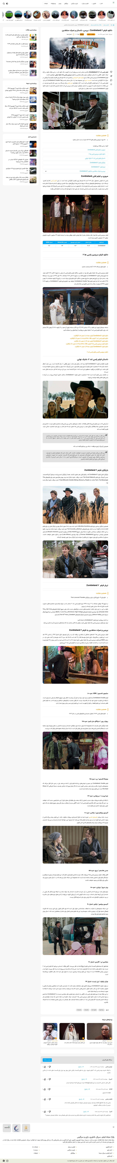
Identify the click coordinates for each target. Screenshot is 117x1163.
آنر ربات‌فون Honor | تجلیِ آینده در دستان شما (111, 20)
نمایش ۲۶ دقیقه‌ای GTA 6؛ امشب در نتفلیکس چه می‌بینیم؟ (18, 161)
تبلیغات (46, 4)
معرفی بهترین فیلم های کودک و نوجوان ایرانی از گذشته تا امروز (17, 54)
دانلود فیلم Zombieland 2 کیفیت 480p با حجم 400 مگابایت (91, 347)
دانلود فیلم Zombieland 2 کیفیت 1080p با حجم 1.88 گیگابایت (91, 336)
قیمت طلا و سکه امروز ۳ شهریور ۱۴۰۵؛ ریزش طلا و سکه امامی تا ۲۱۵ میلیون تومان (16, 89)
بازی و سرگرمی (74, 4)
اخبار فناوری (109, 1147)
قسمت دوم (88, 80)
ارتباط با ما (35, 1147)
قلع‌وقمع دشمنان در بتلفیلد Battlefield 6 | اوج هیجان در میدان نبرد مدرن (46, 20)
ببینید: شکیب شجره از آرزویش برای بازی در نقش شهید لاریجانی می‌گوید (46, 1043)
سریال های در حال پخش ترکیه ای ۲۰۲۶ (17, 44)
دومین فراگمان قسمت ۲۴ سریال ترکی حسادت (28, 20)
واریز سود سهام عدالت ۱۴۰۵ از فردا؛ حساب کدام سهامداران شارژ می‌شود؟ (16, 98)
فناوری (94, 3)
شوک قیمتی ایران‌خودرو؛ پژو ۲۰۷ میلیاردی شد (17, 170)
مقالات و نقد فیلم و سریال (96, 25)
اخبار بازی (109, 1150)
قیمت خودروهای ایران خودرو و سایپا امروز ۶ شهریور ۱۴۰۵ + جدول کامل (17, 143)
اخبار (101, 3)
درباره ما (36, 1150)
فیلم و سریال (85, 3)
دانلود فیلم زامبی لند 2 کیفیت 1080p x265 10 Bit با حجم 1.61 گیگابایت (89, 338)
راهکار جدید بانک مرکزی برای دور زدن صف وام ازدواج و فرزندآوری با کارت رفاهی (17, 178)
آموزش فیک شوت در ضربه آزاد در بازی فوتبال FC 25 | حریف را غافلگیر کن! (9, 20)
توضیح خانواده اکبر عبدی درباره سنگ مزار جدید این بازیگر (17, 125)
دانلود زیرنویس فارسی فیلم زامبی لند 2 (97, 352)
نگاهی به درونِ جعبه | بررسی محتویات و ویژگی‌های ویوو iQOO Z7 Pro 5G (74, 20)
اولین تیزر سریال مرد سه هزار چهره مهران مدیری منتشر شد (101, 1043)
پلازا (111, 25)
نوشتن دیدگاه (47, 1060)
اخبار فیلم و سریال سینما (105, 1153)
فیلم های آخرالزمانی (78, 78)
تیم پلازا (110, 34)
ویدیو (60, 4)
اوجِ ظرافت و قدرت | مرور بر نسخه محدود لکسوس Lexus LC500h (55, 20)
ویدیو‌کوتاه (53, 4)
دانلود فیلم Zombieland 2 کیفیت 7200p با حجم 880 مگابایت (91, 341)
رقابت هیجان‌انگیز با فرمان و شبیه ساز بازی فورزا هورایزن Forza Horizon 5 (83, 20)
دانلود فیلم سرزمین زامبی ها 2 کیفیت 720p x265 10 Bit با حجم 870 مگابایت (87, 344)
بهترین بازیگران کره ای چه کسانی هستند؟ (17, 62)
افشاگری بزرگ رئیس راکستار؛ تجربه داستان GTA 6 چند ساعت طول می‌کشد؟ (16, 152)
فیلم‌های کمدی (93, 817)
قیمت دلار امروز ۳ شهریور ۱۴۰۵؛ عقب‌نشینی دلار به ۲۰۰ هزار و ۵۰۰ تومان (17, 116)
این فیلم (70, 83)
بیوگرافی (66, 4)
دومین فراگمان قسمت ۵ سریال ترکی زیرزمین (102, 20)
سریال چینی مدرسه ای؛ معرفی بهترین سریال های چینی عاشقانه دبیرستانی (18, 72)
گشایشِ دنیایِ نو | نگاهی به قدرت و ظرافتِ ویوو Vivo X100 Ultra (37, 20)
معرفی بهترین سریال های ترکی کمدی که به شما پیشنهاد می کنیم (16, 36)
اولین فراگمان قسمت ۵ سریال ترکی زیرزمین (65, 20)
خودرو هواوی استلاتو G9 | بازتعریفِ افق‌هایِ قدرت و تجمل (92, 20)
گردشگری (109, 1156)
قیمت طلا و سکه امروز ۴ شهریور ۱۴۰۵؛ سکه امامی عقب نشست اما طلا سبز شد (16, 107)
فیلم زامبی (54, 181)
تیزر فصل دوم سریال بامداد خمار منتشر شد (74, 1043)
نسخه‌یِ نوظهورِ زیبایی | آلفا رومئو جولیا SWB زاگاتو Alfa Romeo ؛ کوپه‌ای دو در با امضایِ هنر (18, 20)
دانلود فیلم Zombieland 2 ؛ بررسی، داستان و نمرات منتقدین (76, 25)
